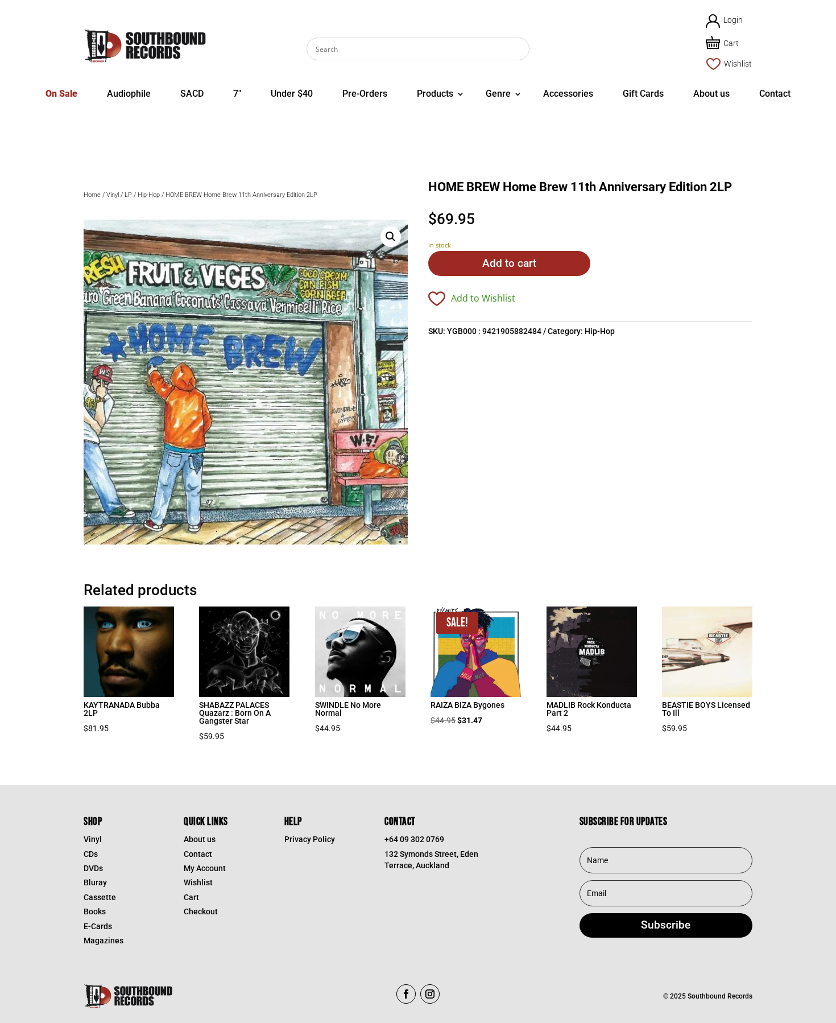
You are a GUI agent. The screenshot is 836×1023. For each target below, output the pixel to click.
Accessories (568, 93)
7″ (237, 93)
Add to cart (509, 263)
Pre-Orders (364, 93)
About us (711, 93)
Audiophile (129, 93)
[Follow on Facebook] (406, 994)
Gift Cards (643, 93)
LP (128, 195)
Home (92, 195)
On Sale (61, 93)
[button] (390, 236)
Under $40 (292, 93)
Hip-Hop (149, 195)
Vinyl (112, 195)
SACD (192, 93)
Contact (775, 93)
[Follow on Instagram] (430, 994)
